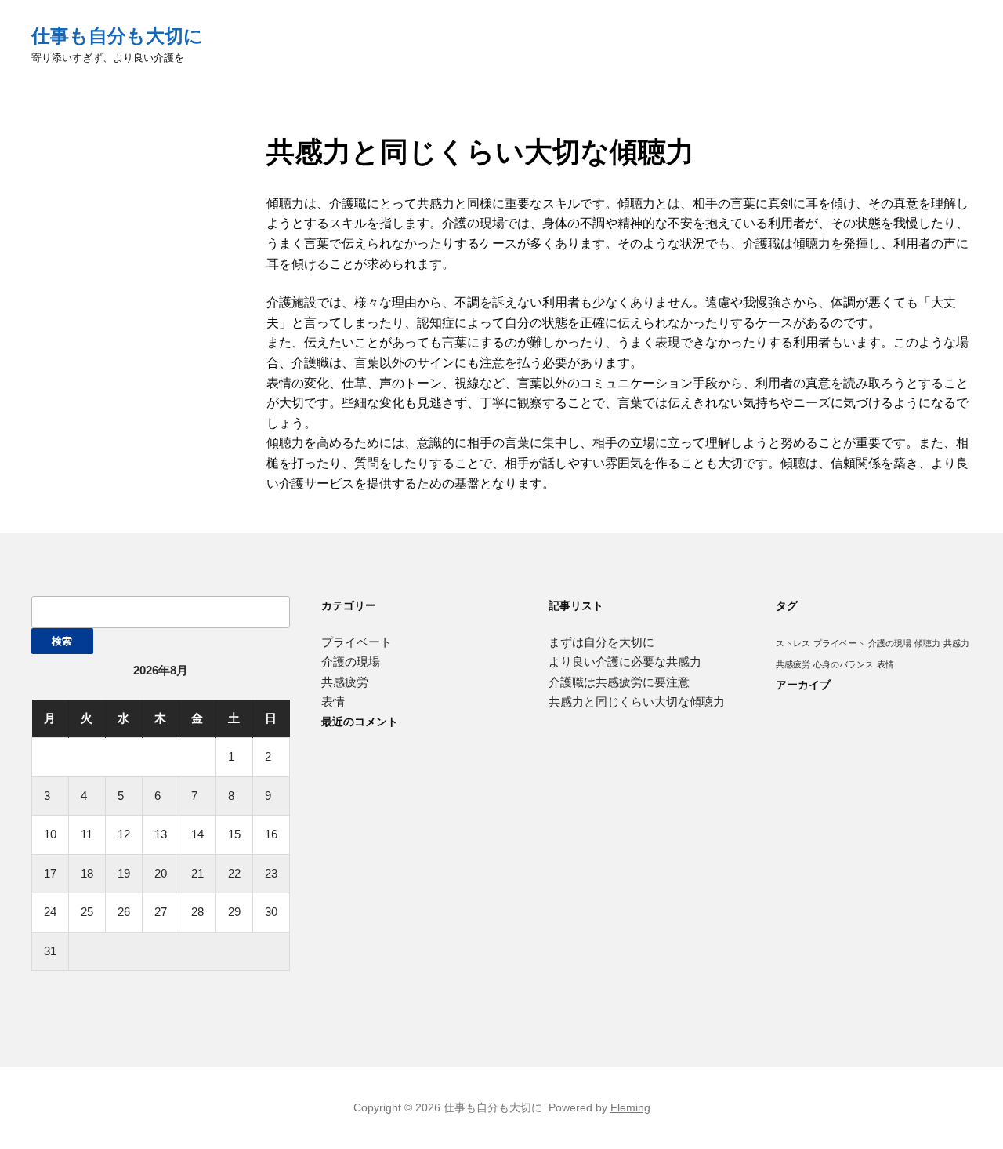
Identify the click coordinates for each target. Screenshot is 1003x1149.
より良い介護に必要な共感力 (625, 661)
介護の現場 (350, 661)
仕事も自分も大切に (117, 35)
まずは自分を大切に (601, 642)
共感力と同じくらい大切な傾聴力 (637, 701)
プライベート (356, 642)
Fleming (630, 1107)
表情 (333, 701)
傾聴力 (927, 643)
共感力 (956, 643)
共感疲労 (344, 682)
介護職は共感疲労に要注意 (619, 682)
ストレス (793, 643)
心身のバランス (843, 664)
